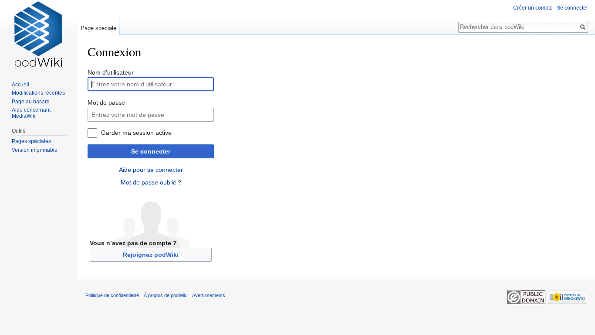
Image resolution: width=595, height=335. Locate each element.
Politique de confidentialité (112, 295)
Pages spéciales (31, 141)
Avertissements (208, 295)
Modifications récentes (38, 93)
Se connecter (150, 151)
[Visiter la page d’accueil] (38, 35)
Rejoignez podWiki (151, 254)
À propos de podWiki (165, 295)
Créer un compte (533, 8)
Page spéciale (98, 28)
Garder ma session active (136, 132)
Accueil (20, 85)
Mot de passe (106, 102)
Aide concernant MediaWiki (31, 113)
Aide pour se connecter (151, 169)
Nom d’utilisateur (111, 72)
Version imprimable (34, 150)
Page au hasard (31, 102)
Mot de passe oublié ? (151, 182)
